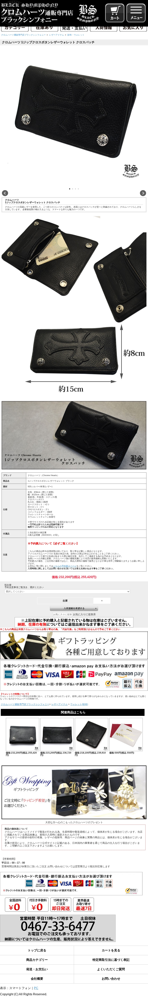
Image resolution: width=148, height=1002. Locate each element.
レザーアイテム (56, 35)
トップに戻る (37, 950)
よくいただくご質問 (111, 969)
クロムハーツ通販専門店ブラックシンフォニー (23, 35)
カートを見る (111, 950)
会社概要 (37, 978)
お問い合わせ (111, 978)
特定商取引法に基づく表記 (111, 959)
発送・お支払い (37, 969)
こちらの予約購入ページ (65, 566)
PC (36, 988)
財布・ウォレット (75, 35)
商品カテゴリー (37, 959)
